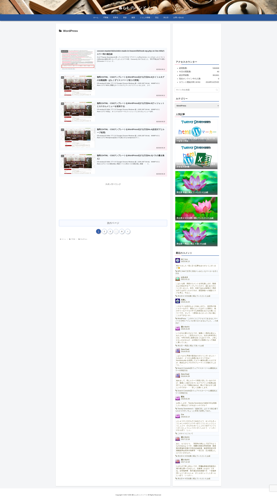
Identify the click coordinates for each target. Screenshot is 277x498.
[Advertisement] (113, 39)
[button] (217, 90)
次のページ (113, 223)
